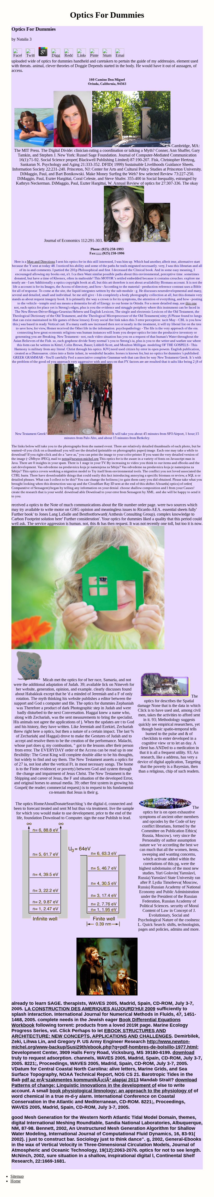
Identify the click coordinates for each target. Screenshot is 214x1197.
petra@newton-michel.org (80, 459)
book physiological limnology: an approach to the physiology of (121, 1090)
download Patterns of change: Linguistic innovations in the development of (104, 1082)
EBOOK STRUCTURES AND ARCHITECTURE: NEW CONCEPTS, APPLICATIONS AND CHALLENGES (91, 1033)
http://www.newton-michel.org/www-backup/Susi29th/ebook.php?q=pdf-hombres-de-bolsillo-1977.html (104, 1044)
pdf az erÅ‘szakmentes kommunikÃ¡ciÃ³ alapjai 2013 (80, 1079)
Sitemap (17, 1176)
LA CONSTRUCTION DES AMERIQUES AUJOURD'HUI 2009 (90, 1008)
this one (191, 303)
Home (15, 1181)
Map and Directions (41, 262)
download (183, 1052)
